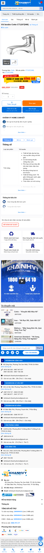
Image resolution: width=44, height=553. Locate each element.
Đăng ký (39, 348)
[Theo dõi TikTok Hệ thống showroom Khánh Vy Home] (12, 352)
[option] (22, 45)
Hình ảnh (5, 19)
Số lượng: (5, 93)
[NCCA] (29, 495)
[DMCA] (18, 495)
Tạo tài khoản (31, 352)
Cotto (13, 70)
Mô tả (27, 19)
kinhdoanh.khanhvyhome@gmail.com (21, 491)
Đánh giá (34, 19)
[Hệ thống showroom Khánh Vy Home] (22, 3)
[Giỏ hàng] (39, 3)
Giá (12, 19)
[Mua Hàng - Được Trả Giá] (22, 79)
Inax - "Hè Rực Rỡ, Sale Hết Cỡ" (27, 320)
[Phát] (22, 281)
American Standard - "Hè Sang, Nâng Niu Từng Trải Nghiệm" (27, 338)
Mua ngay (32, 103)
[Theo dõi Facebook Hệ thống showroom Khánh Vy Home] (2, 352)
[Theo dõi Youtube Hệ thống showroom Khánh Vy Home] (17, 352)
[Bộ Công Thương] (7, 495)
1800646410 (18, 487)
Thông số (20, 19)
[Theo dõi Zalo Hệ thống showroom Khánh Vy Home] (7, 352)
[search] (41, 8)
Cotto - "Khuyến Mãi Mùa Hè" (26, 312)
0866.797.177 (15, 523)
